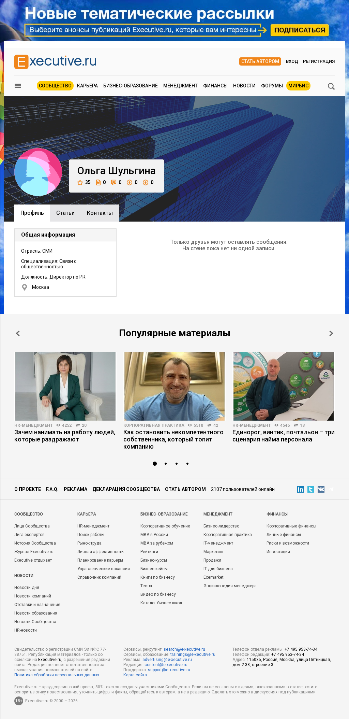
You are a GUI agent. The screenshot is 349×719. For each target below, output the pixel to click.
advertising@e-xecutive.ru (167, 659)
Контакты (100, 213)
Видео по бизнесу (158, 594)
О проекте (27, 489)
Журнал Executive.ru (34, 551)
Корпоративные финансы (291, 526)
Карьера (87, 85)
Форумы (272, 85)
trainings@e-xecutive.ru (192, 654)
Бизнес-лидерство (221, 526)
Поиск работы (90, 534)
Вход (292, 61)
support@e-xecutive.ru (169, 669)
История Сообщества (35, 543)
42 (215, 425)
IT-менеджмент (218, 543)
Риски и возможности (288, 543)
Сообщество (55, 85)
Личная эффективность (100, 551)
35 (88, 182)
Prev (17, 333)
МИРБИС (298, 85)
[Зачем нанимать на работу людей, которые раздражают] (65, 386)
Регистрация (319, 61)
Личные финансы (284, 534)
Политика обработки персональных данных (56, 675)
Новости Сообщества (35, 621)
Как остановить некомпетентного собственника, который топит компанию (173, 439)
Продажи (212, 560)
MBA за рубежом (156, 543)
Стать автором (260, 61)
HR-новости (25, 630)
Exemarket (213, 577)
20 (84, 425)
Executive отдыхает (33, 560)
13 (302, 425)
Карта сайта (135, 675)
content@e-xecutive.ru (166, 664)
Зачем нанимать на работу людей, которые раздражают (64, 435)
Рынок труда (89, 543)
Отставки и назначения (37, 604)
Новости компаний (32, 596)
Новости (244, 85)
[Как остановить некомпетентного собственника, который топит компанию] (174, 386)
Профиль (32, 213)
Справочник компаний (99, 577)
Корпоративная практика (153, 425)
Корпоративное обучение (165, 526)
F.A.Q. (52, 489)
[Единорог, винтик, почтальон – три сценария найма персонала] (283, 386)
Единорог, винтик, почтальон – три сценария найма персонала (283, 435)
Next (331, 333)
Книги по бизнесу (157, 577)
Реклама (75, 489)
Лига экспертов (29, 534)
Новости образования (35, 613)
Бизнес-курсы (153, 560)
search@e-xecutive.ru (184, 649)
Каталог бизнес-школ (161, 603)
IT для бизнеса (218, 568)
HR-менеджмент (33, 425)
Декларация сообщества (126, 489)
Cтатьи (65, 213)
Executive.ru (49, 659)
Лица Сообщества (32, 526)
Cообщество (28, 514)
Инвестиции (278, 551)
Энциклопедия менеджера (230, 585)
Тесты (146, 585)
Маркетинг (213, 551)
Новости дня (26, 587)
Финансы (215, 85)
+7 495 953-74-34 (301, 649)
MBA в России (154, 534)
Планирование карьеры (100, 560)
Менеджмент (180, 85)
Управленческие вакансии (103, 568)
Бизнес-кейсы (154, 568)
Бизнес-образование (130, 85)
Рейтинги (149, 551)
